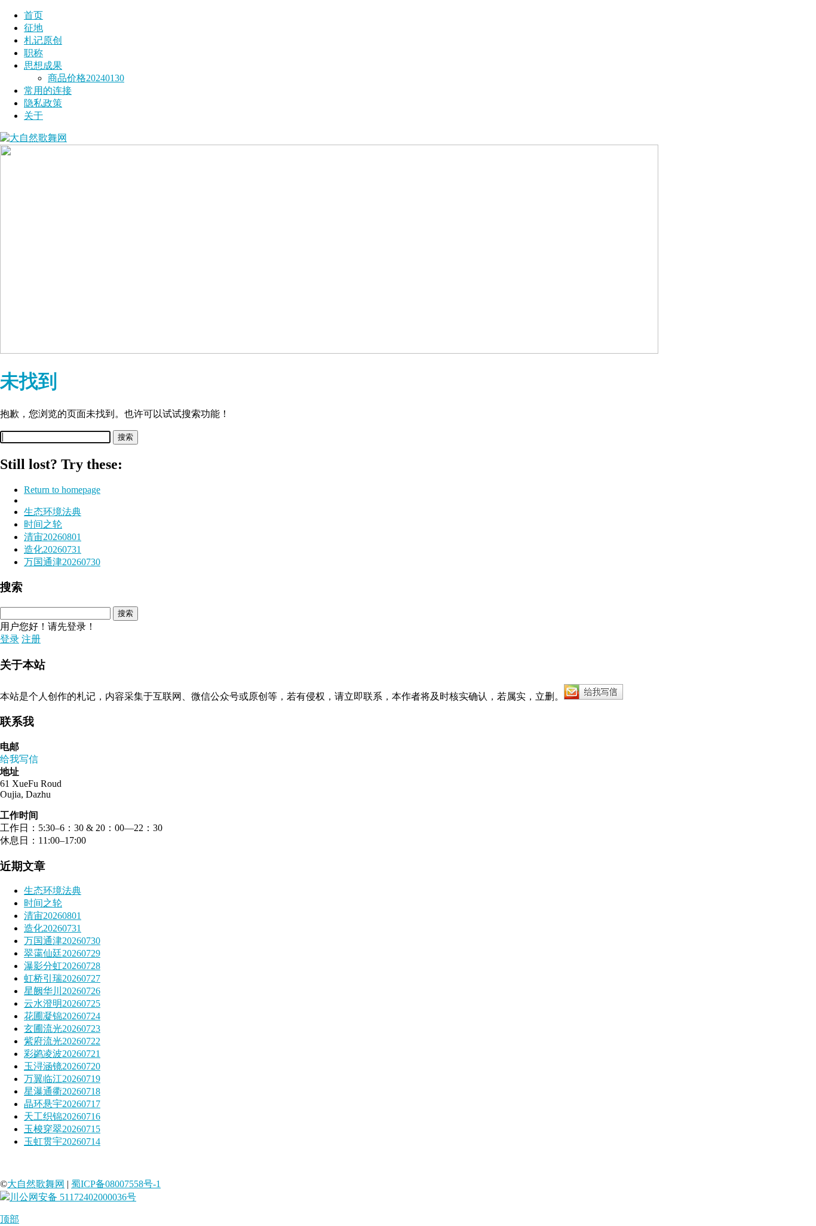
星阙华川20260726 (62, 991)
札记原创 (43, 40)
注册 (31, 639)
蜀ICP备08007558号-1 (116, 1184)
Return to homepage (62, 490)
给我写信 (19, 759)
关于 (33, 116)
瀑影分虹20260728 (62, 966)
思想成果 (43, 65)
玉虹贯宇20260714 (62, 1141)
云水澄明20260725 (62, 1003)
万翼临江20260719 (62, 1079)
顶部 (9, 1219)
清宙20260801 (52, 537)
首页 (33, 15)
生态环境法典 (52, 512)
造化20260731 (52, 549)
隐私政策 (43, 103)
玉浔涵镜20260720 (62, 1066)
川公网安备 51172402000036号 (73, 1197)
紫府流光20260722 (62, 1041)
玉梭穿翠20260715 (62, 1129)
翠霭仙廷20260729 (62, 953)
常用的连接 (48, 90)
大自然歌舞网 (36, 1184)
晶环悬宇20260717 (62, 1104)
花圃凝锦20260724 (62, 1016)
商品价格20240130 (86, 78)
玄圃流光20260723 (62, 1028)
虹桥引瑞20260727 (62, 978)
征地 (33, 28)
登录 (9, 639)
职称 (33, 53)
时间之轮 (43, 524)
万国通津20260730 (62, 562)
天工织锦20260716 (62, 1116)
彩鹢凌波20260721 (62, 1054)
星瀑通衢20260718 (62, 1091)
